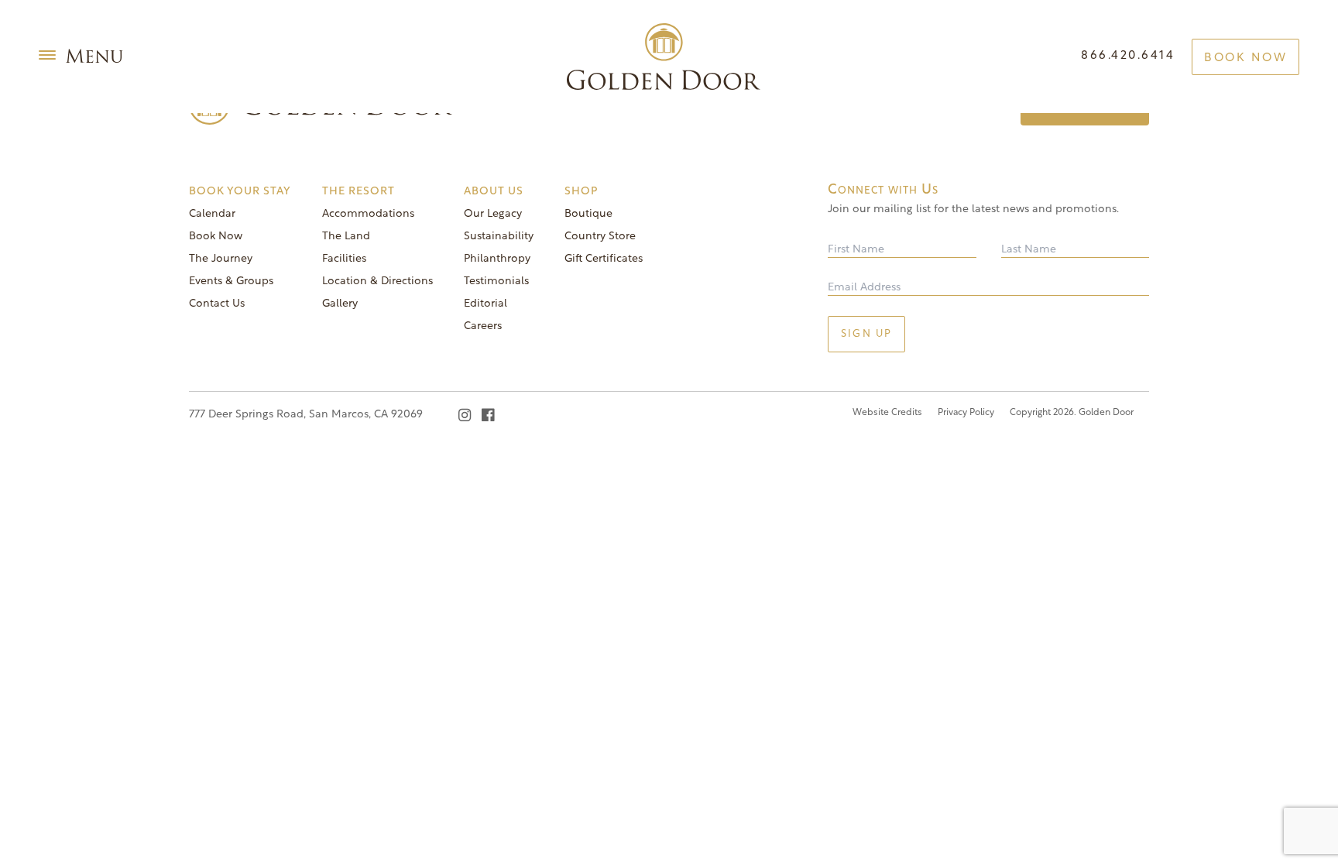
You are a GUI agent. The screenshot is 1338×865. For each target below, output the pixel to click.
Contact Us (217, 304)
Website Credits (887, 412)
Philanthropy (497, 259)
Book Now (1245, 58)
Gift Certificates (603, 259)
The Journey (220, 259)
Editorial (485, 304)
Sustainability (498, 236)
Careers (483, 326)
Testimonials (496, 281)
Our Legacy (493, 214)
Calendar (212, 214)
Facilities (344, 259)
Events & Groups (231, 281)
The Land (346, 236)
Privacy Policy (966, 412)
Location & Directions (377, 281)
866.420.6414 (1128, 56)
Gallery (340, 304)
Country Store (600, 236)
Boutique (588, 214)
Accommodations (368, 214)
